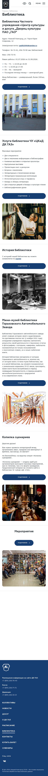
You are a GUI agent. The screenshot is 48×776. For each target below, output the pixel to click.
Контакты (7, 737)
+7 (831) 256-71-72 (9, 688)
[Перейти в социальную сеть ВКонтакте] (4, 761)
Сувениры (7, 748)
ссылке (18, 259)
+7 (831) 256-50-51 (9, 695)
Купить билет (9, 742)
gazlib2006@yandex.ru (28, 46)
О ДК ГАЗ (6, 720)
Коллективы (8, 703)
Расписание (8, 725)
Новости (6, 708)
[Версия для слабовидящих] (24, 3)
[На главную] (5, 3)
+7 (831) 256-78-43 (9, 681)
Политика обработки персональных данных (17, 771)
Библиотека (8, 731)
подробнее (22, 87)
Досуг (5, 714)
